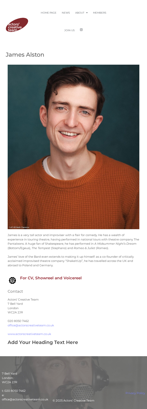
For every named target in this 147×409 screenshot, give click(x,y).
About (79, 12)
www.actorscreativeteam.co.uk (29, 334)
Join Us (69, 30)
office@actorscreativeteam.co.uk (31, 325)
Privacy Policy (135, 393)
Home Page (48, 12)
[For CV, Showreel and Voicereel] (12, 280)
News (66, 12)
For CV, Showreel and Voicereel (51, 278)
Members (99, 12)
